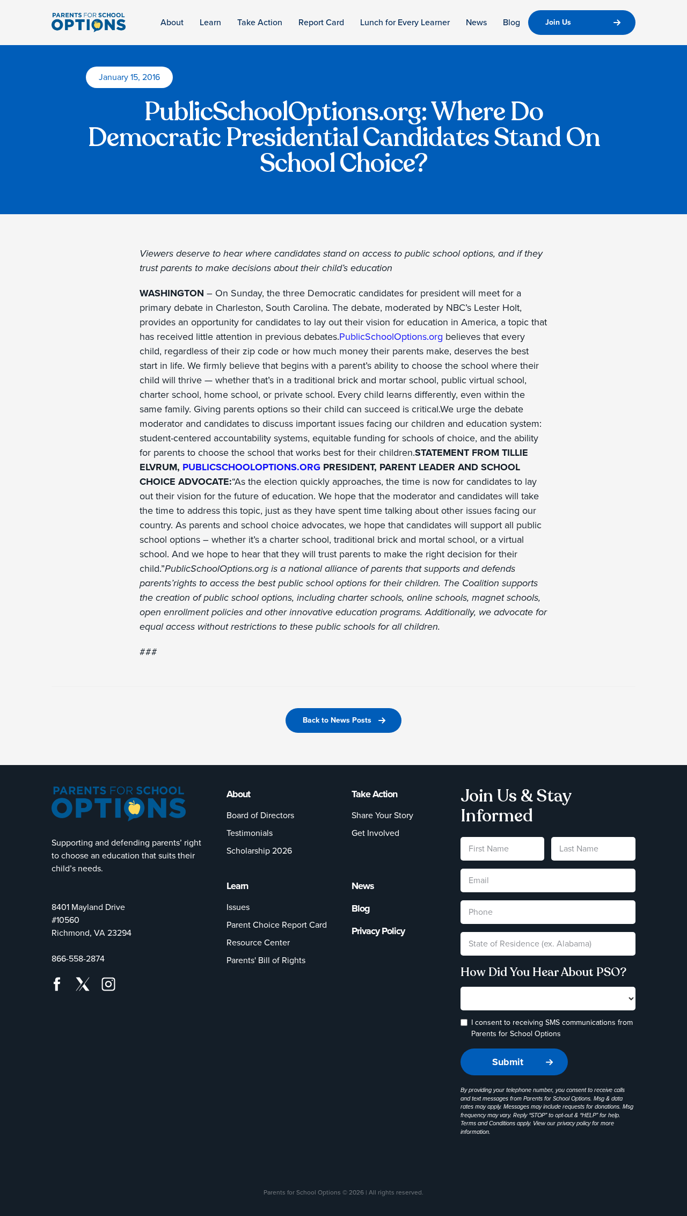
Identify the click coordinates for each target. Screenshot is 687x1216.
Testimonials (249, 833)
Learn (210, 22)
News (476, 22)
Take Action (259, 22)
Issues (238, 907)
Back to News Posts (337, 720)
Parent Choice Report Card (276, 925)
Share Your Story (382, 815)
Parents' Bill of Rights (265, 960)
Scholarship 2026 (259, 850)
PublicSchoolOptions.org (391, 337)
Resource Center (258, 942)
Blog (511, 22)
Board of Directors (260, 815)
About (172, 22)
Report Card (321, 22)
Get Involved (375, 833)
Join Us (558, 22)
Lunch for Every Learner (405, 22)
